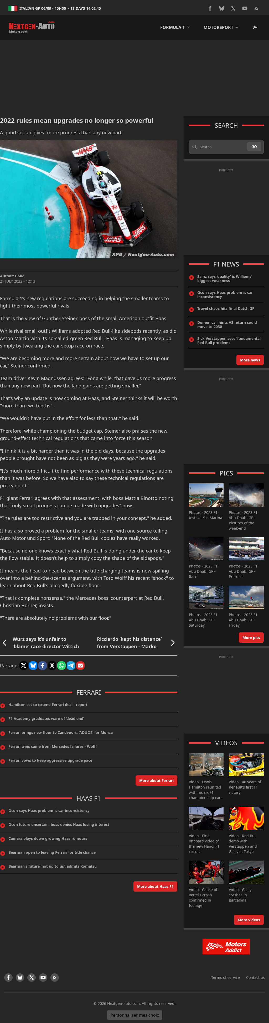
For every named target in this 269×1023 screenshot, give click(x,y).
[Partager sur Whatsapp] (61, 665)
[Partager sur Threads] (52, 665)
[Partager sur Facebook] (42, 665)
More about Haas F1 (155, 886)
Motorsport (218, 27)
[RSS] (256, 8)
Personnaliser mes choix (134, 1015)
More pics (251, 637)
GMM (19, 275)
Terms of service (225, 977)
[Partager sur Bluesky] (33, 665)
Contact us (255, 977)
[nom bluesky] (222, 8)
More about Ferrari (156, 780)
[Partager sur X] (23, 665)
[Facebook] (210, 8)
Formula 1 (172, 27)
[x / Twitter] (233, 8)
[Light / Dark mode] (255, 27)
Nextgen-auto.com (123, 1003)
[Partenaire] (226, 946)
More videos (249, 919)
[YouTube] (245, 8)
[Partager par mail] (80, 665)
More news (250, 359)
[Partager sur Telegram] (71, 665)
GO (254, 146)
